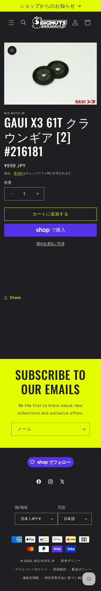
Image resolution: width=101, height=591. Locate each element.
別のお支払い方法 (50, 244)
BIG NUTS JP (44, 561)
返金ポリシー (71, 561)
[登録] (83, 429)
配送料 (18, 173)
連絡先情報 (31, 578)
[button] (11, 22)
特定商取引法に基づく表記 (64, 578)
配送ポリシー (81, 569)
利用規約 (59, 569)
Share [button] (15, 297)
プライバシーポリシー (31, 569)
